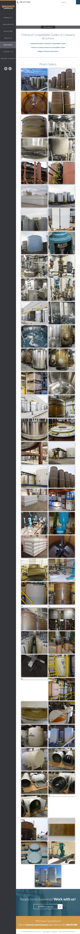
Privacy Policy (46, 931)
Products (8, 17)
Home (45, 27)
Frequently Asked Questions (36, 925)
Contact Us (8, 52)
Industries (8, 31)
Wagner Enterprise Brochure (48, 51)
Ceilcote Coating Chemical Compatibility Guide (48, 47)
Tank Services (8, 24)
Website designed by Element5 (67, 931)
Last (28, 10)
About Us (8, 38)
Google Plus (10, 69)
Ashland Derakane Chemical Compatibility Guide (48, 43)
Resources (8, 45)
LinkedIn (6, 69)
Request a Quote (8, 58)
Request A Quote (45, 906)
